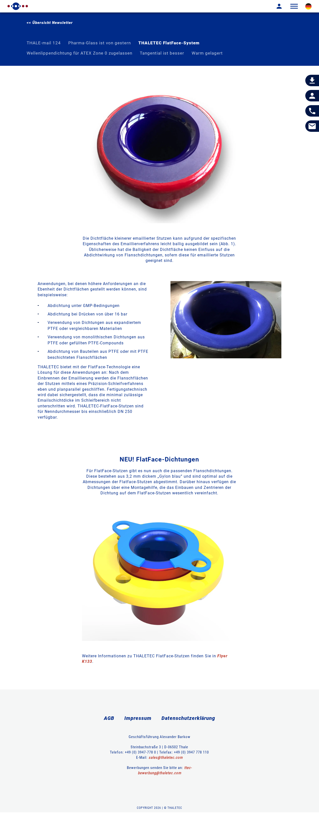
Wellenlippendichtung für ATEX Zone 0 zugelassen (79, 53)
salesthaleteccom (166, 757)
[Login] (275, 6)
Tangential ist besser (162, 53)
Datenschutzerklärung (188, 718)
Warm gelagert (207, 53)
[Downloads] (312, 80)
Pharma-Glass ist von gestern (99, 42)
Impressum (138, 718)
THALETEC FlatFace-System (169, 42)
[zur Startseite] (17, 6)
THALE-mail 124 (44, 42)
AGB (109, 718)
